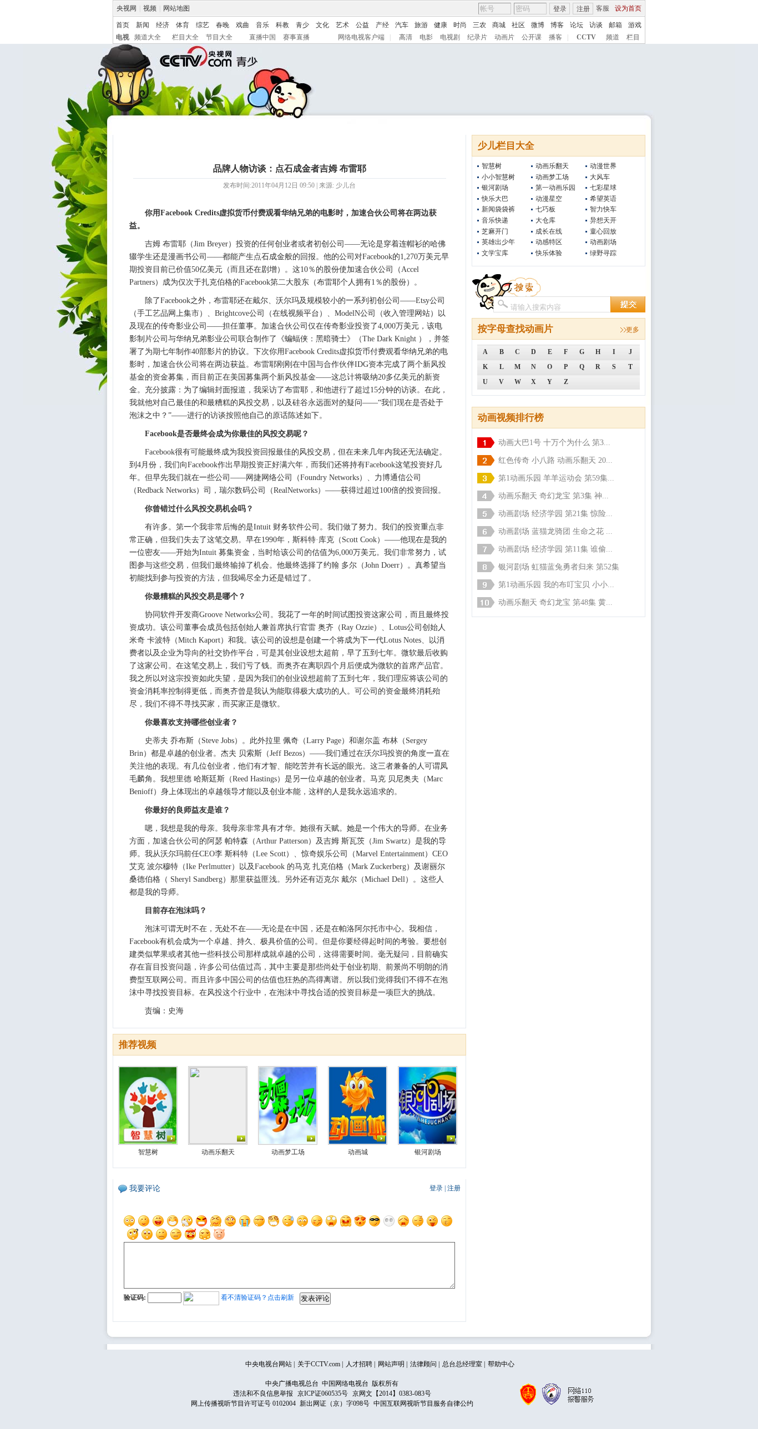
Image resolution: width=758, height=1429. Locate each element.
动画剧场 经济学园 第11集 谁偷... (555, 549)
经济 (162, 25)
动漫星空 (548, 199)
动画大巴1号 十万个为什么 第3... (554, 442)
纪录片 (477, 37)
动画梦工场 (552, 177)
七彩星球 (603, 187)
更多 (632, 330)
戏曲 (242, 25)
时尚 (460, 25)
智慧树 (492, 166)
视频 (149, 8)
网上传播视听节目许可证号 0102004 (243, 1403)
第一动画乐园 (555, 187)
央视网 (127, 8)
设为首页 (628, 8)
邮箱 (615, 25)
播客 (555, 37)
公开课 (532, 37)
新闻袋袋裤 (498, 209)
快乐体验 (548, 253)
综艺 (202, 25)
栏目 (633, 37)
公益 (362, 25)
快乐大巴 (495, 199)
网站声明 (391, 1364)
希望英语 (603, 199)
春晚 (222, 25)
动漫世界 (603, 166)
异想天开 (603, 220)
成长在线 (548, 231)
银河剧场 (495, 187)
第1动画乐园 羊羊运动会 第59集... (556, 478)
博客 (557, 25)
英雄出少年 (498, 242)
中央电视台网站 (268, 1364)
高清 (405, 37)
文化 (322, 25)
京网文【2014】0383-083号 (391, 1393)
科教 (282, 25)
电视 (122, 37)
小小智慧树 (498, 177)
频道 (612, 37)
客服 (602, 8)
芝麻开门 (495, 231)
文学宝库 (495, 253)
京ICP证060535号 (322, 1393)
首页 (122, 25)
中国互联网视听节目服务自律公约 (423, 1403)
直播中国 (262, 37)
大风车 (600, 177)
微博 (537, 25)
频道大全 (147, 37)
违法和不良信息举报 (263, 1393)
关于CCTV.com (318, 1364)
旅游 (421, 25)
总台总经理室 (462, 1364)
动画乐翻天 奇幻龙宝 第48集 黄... (555, 602)
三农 (479, 25)
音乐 (262, 25)
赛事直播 (296, 37)
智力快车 (603, 209)
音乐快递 (495, 220)
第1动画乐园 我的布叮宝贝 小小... (556, 584)
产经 (382, 25)
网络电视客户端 (361, 37)
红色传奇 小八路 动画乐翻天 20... (555, 460)
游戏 (634, 25)
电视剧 (450, 37)
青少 (302, 25)
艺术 (342, 25)
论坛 (576, 25)
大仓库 (545, 220)
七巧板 (545, 209)
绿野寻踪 (603, 253)
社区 (518, 25)
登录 (560, 9)
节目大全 (219, 37)
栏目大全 (185, 37)
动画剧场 (603, 242)
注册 (583, 9)
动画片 (504, 37)
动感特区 (548, 242)
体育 (182, 25)
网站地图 (176, 8)
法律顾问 (423, 1364)
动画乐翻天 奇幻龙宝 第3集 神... (553, 496)
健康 (440, 25)
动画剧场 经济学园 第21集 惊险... (555, 513)
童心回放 (603, 231)
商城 (499, 25)
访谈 (596, 25)
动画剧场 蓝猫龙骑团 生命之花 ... (555, 531)
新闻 (142, 25)
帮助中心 (501, 1364)
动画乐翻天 (552, 166)
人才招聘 (359, 1364)
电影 (426, 37)
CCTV (586, 37)
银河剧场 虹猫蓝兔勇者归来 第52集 (558, 567)
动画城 (358, 1152)
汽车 (401, 25)
